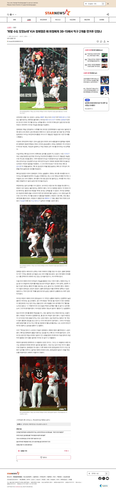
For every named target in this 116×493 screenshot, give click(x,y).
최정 (53, 117)
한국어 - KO (95, 473)
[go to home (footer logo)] (13, 473)
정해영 (63, 120)
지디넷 (43, 479)
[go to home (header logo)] (58, 12)
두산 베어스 (35, 201)
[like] (98, 42)
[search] (8, 15)
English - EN (92, 3)
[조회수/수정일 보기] (15, 36)
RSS (54, 477)
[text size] (108, 42)
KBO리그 (48, 198)
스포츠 (9, 27)
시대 (48, 479)
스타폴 (70, 479)
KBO (42, 117)
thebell (53, 479)
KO (13, 14)
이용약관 (49, 477)
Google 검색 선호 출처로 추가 (15, 41)
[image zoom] (65, 107)
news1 (38, 479)
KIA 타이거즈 (50, 120)
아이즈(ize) (64, 479)
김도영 (18, 166)
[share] (105, 42)
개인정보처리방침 (17, 477)
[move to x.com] (103, 478)
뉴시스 (33, 479)
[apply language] (103, 3)
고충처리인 (35, 477)
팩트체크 (59, 477)
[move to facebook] (99, 478)
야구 (14, 27)
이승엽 (22, 201)
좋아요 (45, 457)
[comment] (101, 42)
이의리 (66, 154)
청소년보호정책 (27, 477)
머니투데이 (22, 479)
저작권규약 (43, 477)
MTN (28, 479)
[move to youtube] (107, 478)
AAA (57, 479)
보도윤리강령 (66, 477)
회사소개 (9, 477)
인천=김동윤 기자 (11, 38)
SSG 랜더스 (63, 117)
